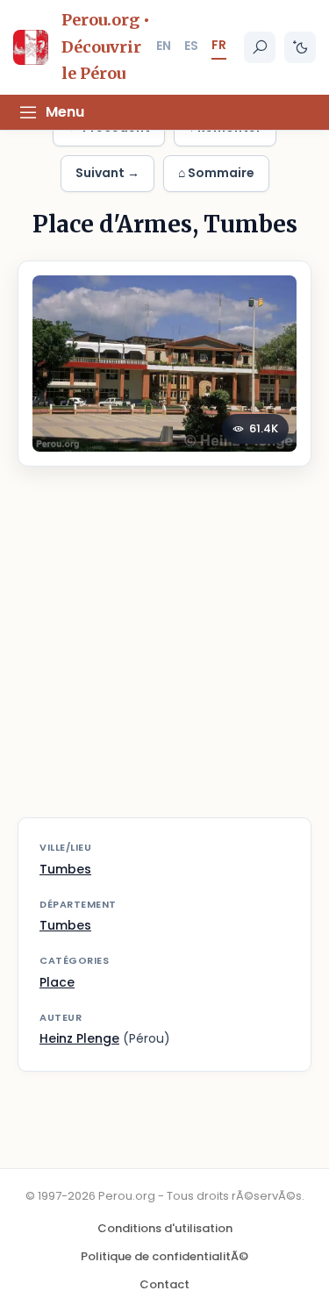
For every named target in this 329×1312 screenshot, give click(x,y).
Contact (164, 1284)
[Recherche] (259, 47)
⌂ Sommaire (216, 173)
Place (57, 982)
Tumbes (65, 869)
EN (163, 45)
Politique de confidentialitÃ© (164, 1256)
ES (191, 45)
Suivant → (107, 173)
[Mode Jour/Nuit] (300, 47)
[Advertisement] (164, 652)
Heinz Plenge (79, 1038)
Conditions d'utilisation (164, 1228)
